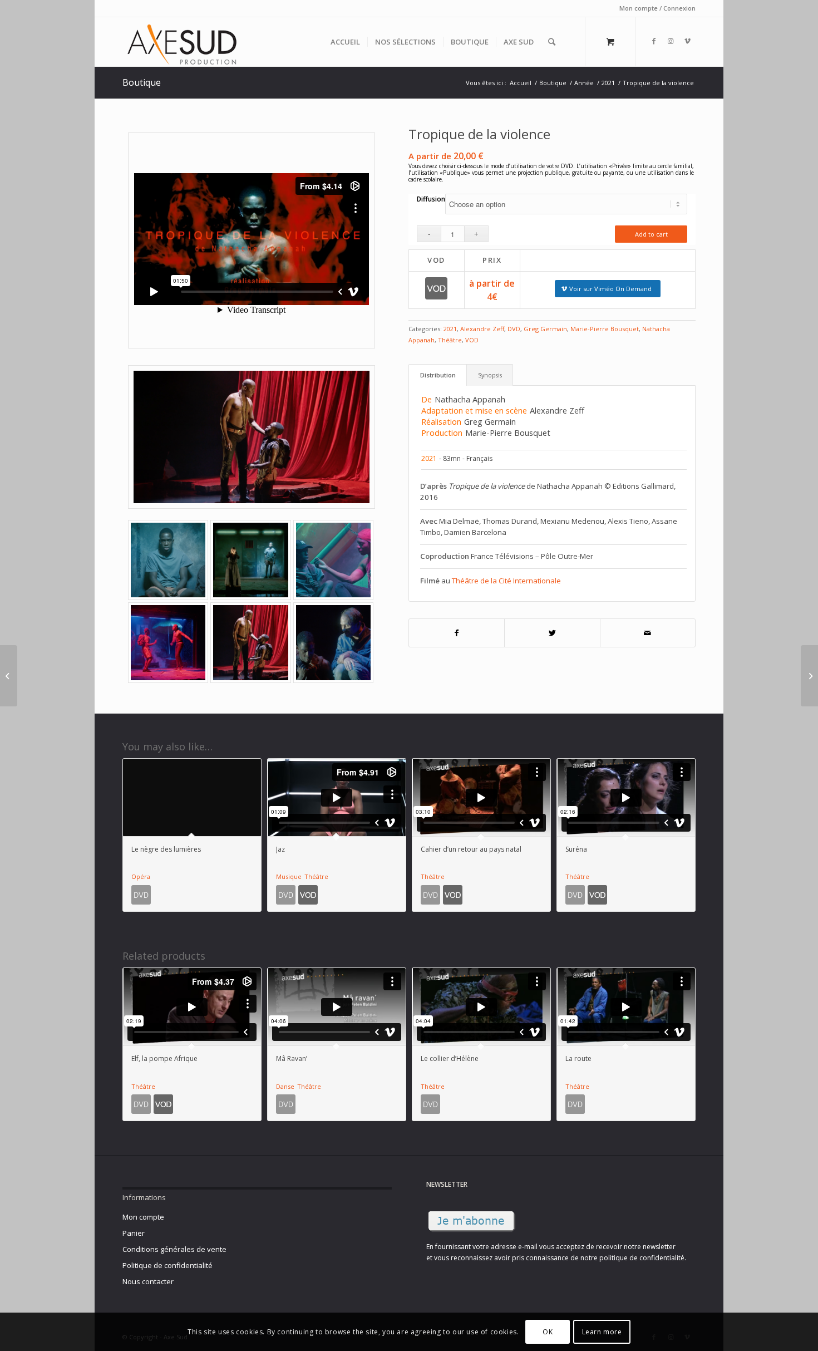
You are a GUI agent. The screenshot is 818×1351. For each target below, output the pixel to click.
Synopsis (490, 375)
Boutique (141, 82)
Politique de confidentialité (167, 1265)
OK (548, 1332)
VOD (472, 340)
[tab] (437, 375)
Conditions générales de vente (174, 1249)
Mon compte (143, 1217)
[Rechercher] (552, 41)
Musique (289, 876)
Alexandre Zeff (482, 329)
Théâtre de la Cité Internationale (506, 581)
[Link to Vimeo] (687, 41)
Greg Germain (545, 329)
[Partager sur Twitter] (552, 633)
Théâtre (450, 340)
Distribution (438, 375)
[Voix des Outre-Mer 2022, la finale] (809, 675)
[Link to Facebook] (653, 41)
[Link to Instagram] (670, 41)
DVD (513, 329)
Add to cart (651, 234)
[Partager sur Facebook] (457, 633)
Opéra (140, 876)
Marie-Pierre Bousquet (604, 329)
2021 (450, 329)
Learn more (602, 1332)
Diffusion (431, 199)
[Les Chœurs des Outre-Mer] (8, 675)
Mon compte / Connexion (657, 8)
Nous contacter (148, 1281)
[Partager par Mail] (648, 633)
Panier (133, 1233)
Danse (285, 1086)
